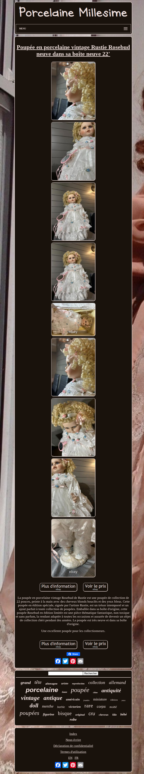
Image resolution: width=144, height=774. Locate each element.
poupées (29, 713)
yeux (123, 700)
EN (70, 758)
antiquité (111, 690)
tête (38, 682)
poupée (80, 689)
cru (91, 713)
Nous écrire (73, 740)
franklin (86, 700)
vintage (30, 697)
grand (26, 682)
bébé (123, 714)
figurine (48, 714)
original (80, 714)
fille (114, 714)
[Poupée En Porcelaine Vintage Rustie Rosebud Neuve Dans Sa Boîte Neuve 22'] (73, 91)
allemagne (51, 683)
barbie (61, 707)
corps (101, 707)
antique (53, 697)
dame (64, 692)
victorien (75, 707)
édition (114, 699)
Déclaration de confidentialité (73, 746)
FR (76, 758)
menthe (47, 706)
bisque (65, 713)
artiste (64, 683)
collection (96, 682)
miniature (100, 699)
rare (88, 706)
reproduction (78, 683)
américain (73, 699)
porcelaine (42, 689)
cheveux (104, 714)
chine (95, 692)
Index (73, 734)
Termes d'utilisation (73, 752)
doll (34, 705)
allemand (117, 682)
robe (73, 719)
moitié (113, 707)
